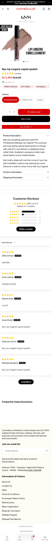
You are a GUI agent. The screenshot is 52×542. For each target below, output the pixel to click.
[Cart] (49, 9)
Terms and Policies (26, 531)
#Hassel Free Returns (11, 519)
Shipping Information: (13, 177)
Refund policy (8, 502)
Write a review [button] (26, 229)
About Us (6, 482)
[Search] (8, 9)
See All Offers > (26, 127)
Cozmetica (29, 526)
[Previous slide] (2, 2)
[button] (8, 73)
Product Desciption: (12, 135)
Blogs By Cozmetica (11, 510)
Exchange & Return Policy (13, 498)
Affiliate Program (9, 515)
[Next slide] (49, 2)
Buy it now (26, 119)
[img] (8, 252)
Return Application (10, 506)
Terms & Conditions (10, 494)
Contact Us (7, 486)
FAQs (4, 490)
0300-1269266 (34, 470)
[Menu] (3, 9)
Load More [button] (26, 382)
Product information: (12, 172)
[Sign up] (46, 450)
